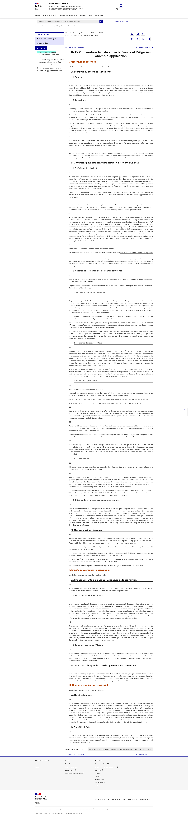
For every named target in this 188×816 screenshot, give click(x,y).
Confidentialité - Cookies (83, 809)
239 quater (144, 227)
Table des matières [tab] (43, 34)
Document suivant (143, 47)
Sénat (96, 786)
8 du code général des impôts (87, 224)
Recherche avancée (121, 21)
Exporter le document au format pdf (132, 34)
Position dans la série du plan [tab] (46, 39)
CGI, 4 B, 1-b (88, 549)
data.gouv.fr (144, 799)
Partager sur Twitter (138, 39)
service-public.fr (113, 799)
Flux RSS (67, 764)
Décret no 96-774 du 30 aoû (94, 710)
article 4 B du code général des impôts (133, 303)
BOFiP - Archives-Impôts (96, 16)
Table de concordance (71, 767)
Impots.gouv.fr (99, 783)
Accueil (37, 16)
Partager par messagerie (149, 39)
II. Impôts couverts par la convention (50, 68)
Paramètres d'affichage (102, 809)
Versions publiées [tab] (42, 43)
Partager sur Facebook (132, 39)
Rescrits (82, 16)
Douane (97, 773)
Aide (36, 764)
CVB (62, 26)
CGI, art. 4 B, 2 (109, 562)
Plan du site (69, 809)
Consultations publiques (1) (68, 16)
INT (57, 26)
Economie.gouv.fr (100, 779)
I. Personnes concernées (47, 52)
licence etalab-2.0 (75, 813)
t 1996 (109, 710)
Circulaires (98, 770)
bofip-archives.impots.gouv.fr (73, 773)
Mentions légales (58, 809)
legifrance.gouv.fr (129, 799)
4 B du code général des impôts (139, 252)
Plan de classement (49, 16)
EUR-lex (97, 776)
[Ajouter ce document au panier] (138, 34)
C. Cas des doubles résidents (49, 65)
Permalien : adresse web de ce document (143, 34)
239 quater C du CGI (101, 229)
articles (135, 227)
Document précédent (76, 47)
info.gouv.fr (99, 799)
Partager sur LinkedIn (143, 39)
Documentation (69, 770)
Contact (37, 767)
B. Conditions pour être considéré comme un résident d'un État (51, 61)
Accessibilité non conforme (43, 809)
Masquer (42, 48)
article (71, 224)
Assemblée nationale (101, 764)
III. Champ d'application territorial (49, 70)
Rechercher (101, 21)
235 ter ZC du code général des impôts (111, 681)
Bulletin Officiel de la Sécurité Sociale (105, 767)
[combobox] (68, 21)
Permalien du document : (74, 749)
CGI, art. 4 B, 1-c (115, 555)
